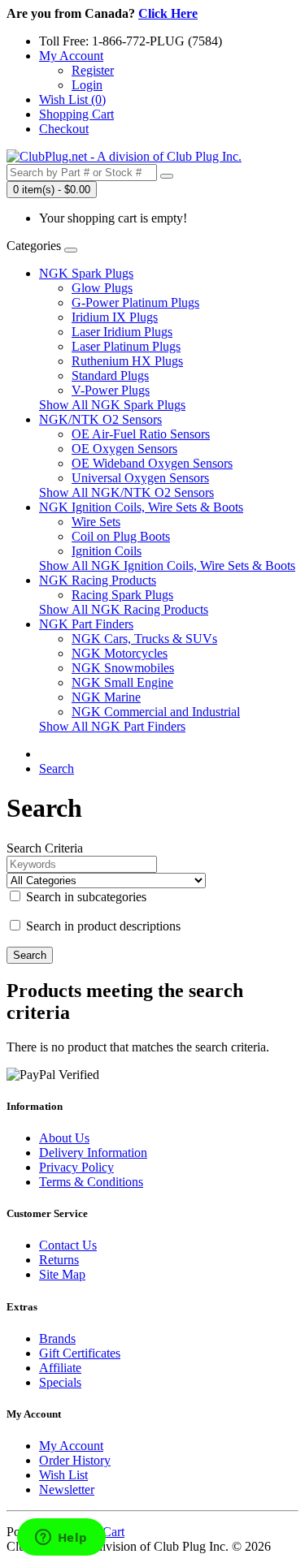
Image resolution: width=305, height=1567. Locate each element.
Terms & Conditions (91, 1182)
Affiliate (60, 1368)
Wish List (63, 1475)
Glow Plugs (102, 288)
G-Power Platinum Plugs (135, 302)
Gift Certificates (79, 1353)
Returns (59, 1260)
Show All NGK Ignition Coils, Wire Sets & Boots (167, 565)
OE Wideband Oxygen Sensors (152, 463)
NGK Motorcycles (120, 653)
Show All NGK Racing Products (123, 609)
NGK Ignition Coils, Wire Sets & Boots (141, 507)
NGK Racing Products (97, 580)
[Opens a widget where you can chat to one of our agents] (61, 1538)
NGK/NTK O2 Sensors (100, 419)
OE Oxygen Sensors (124, 448)
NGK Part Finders (86, 624)
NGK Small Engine (122, 682)
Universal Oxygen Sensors (140, 478)
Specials (60, 1382)
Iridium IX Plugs (115, 317)
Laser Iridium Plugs (122, 332)
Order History (75, 1460)
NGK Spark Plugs (86, 273)
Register (93, 70)
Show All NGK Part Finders (112, 726)
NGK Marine (106, 697)
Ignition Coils (107, 551)
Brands (57, 1338)
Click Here (168, 13)
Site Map (62, 1274)
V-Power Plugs (111, 390)
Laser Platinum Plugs (126, 346)
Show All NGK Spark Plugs (112, 405)
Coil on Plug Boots (121, 536)
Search (56, 768)
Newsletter (66, 1489)
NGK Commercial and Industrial (156, 712)
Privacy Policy (76, 1167)
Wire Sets (96, 522)
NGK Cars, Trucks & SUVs (144, 638)
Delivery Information (93, 1152)
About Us (64, 1138)
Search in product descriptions (102, 926)
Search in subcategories (84, 897)
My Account (71, 1446)
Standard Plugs (110, 375)
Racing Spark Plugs (122, 595)
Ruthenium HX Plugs (127, 361)
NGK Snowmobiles (123, 668)
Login (87, 85)
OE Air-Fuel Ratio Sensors (141, 434)
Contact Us (68, 1245)
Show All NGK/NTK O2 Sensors (126, 492)
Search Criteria (45, 848)
